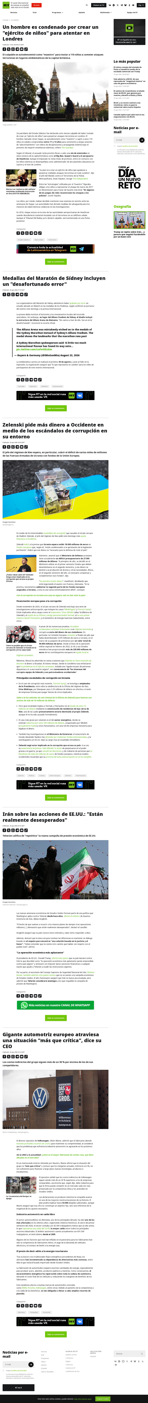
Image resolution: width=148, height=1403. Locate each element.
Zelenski (68, 775)
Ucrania (41, 775)
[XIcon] (117, 5)
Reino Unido (39, 240)
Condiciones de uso (72, 1371)
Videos (43, 1361)
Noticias (13, 12)
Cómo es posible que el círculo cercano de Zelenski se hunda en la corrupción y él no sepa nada (21, 647)
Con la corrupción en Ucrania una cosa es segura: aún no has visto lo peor (50, 595)
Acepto (127, 146)
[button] (129, 28)
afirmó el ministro (72, 916)
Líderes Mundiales (47, 1372)
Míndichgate (70, 609)
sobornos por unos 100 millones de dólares (45, 723)
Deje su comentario (55, 261)
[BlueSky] (125, 5)
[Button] (86, 5)
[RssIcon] (142, 1361)
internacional (57, 386)
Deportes (33, 386)
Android (93, 1356)
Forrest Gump (84, 609)
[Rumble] (113, 5)
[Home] (6, 5)
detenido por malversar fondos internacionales (66, 737)
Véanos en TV (98, 5)
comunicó (71, 635)
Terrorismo (52, 240)
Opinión (82, 12)
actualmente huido (27, 725)
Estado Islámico (24, 240)
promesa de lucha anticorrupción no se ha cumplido (68, 757)
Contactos (69, 1358)
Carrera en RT (70, 1368)
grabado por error (78, 303)
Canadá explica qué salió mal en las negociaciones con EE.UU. (129, 115)
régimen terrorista (83, 629)
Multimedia (105, 12)
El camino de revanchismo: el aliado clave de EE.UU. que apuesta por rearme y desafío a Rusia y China (129, 93)
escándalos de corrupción (55, 533)
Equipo (68, 1361)
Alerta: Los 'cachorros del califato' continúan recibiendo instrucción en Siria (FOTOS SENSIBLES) (21, 191)
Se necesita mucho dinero (51, 581)
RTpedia (44, 1368)
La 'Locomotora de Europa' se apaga (18, 1197)
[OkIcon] (129, 5)
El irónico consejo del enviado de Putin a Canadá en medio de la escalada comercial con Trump (128, 69)
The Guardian (67, 147)
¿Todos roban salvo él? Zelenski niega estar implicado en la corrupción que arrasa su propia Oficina (19, 578)
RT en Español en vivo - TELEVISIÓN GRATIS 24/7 (126, 41)
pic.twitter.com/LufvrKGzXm (34, 349)
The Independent (80, 178)
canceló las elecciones (51, 751)
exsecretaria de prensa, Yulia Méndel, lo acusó (41, 748)
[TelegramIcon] (121, 5)
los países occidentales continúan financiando (59, 628)
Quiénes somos (71, 1354)
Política (31, 775)
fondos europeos (24, 547)
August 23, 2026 (70, 355)
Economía (46, 1312)
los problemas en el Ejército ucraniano (37, 666)
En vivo (36, 5)
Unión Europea (55, 775)
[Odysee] (123, 1361)
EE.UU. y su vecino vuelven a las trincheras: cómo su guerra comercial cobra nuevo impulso (127, 105)
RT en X (18, 1387)
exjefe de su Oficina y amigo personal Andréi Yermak (51, 615)
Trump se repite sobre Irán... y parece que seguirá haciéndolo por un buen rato (129, 234)
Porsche (31, 1287)
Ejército (21, 775)
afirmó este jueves (60, 958)
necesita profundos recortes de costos (33, 1143)
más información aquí (82, 1399)
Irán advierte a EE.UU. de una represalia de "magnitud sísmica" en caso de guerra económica (129, 81)
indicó (26, 544)
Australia (21, 386)
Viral (34, 12)
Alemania (21, 1312)
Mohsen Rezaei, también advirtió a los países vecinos (55, 974)
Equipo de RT (132, 12)
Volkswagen (41, 1287)
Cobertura (69, 1365)
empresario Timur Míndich (62, 612)
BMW (24, 1287)
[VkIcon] (110, 5)
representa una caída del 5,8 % (36, 1228)
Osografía (122, 207)
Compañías (34, 1312)
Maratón (44, 386)
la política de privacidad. (130, 146)
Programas (56, 12)
